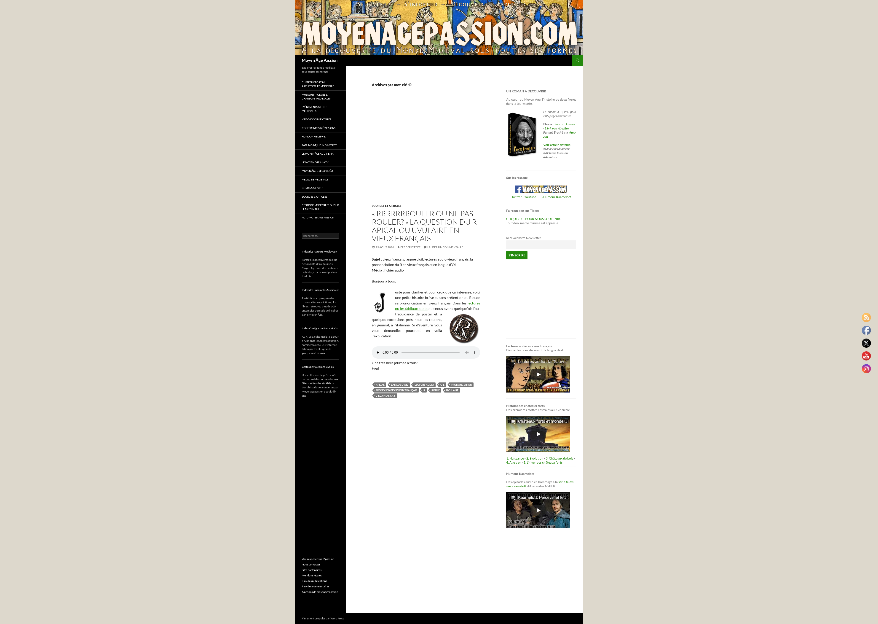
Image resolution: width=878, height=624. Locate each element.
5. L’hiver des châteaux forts (543, 462)
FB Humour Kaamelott (555, 197)
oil (442, 384)
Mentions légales (312, 575)
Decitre (564, 128)
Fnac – (560, 124)
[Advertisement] (422, 150)
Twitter (516, 197)
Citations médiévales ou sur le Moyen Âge (320, 207)
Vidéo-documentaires (316, 119)
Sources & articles (314, 196)
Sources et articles (387, 205)
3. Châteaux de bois (559, 458)
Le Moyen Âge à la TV (315, 162)
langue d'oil (399, 384)
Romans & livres (312, 187)
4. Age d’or (514, 462)
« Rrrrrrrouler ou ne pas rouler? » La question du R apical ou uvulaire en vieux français (424, 226)
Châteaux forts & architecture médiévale (318, 84)
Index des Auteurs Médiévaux (319, 251)
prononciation (461, 384)
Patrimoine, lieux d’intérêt (319, 145)
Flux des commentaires (315, 586)
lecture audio (424, 384)
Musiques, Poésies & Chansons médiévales (316, 96)
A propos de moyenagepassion (320, 592)
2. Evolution (534, 458)
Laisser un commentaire (445, 247)
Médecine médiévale (315, 179)
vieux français (386, 395)
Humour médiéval (314, 136)
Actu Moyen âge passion (318, 217)
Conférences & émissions (318, 127)
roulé (435, 390)
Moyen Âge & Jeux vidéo (317, 170)
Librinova (551, 128)
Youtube (530, 197)
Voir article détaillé (556, 145)
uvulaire (452, 390)
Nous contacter (311, 564)
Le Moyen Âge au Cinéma (317, 153)
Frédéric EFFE (410, 247)
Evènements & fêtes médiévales (314, 108)
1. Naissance (515, 458)
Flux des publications (314, 581)
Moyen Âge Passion (319, 60)
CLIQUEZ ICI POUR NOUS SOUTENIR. (533, 219)
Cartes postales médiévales (318, 366)
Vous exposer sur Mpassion (318, 559)
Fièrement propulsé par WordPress (323, 618)
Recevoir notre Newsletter (523, 238)
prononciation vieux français (396, 390)
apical (380, 384)
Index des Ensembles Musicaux (320, 290)
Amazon (570, 124)
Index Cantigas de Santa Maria (319, 328)
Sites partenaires (311, 570)
